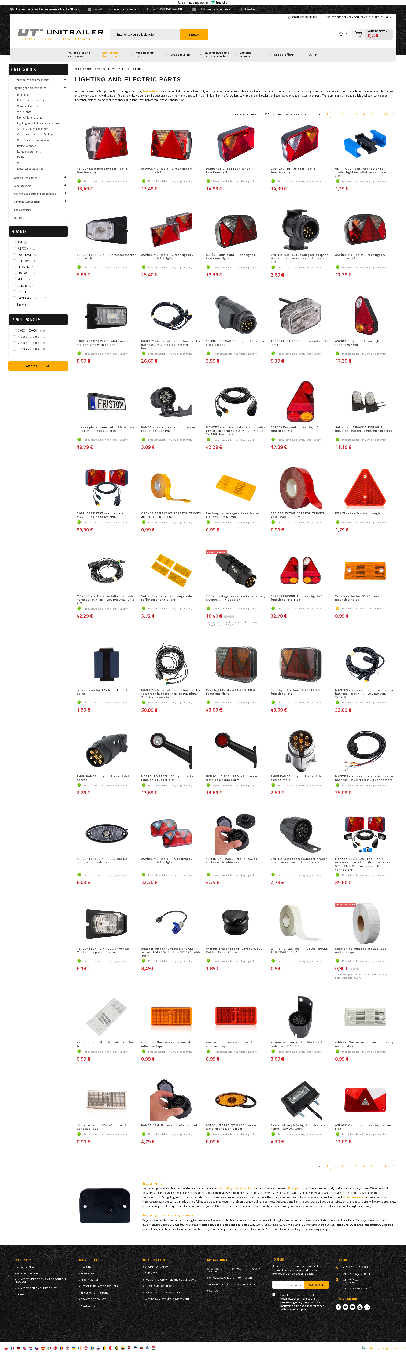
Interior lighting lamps (30, 117)
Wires (20, 163)
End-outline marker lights (32, 100)
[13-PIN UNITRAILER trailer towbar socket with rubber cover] (236, 834)
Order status (25, 1267)
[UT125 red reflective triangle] (365, 488)
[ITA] (49, 1348)
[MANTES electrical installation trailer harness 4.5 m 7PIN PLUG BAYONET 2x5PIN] (365, 665)
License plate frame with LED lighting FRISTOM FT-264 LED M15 (106, 429)
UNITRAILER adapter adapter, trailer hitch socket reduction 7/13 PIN (299, 860)
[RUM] (61, 1348)
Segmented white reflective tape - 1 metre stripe (363, 950)
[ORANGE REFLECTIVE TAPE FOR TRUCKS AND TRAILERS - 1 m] (171, 488)
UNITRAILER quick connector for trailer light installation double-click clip (363, 172)
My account (89, 1260)
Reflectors (23, 157)
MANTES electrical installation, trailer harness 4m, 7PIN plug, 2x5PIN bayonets (171, 344)
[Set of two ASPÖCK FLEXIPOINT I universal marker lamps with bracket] (365, 402)
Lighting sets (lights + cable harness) (39, 123)
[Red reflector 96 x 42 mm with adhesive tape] (236, 1017)
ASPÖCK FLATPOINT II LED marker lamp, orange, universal (231, 1127)
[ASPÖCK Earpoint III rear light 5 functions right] (365, 316)
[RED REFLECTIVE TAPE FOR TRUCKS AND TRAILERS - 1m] (301, 488)
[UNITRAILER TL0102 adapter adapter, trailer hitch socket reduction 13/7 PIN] (301, 230)
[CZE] (37, 1348)
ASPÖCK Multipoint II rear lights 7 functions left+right (167, 860)
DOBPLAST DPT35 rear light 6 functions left (228, 170)
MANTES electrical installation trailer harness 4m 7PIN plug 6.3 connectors (364, 778)
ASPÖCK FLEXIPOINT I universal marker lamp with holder (106, 257)
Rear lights (23, 95)
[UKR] (74, 1348)
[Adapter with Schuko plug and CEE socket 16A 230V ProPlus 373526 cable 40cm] (171, 924)
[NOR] (67, 1348)
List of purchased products (99, 1286)
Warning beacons (27, 106)
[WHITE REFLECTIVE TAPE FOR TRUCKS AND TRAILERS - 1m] (301, 924)
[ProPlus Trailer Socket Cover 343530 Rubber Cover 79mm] (236, 924)
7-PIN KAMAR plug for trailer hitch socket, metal (297, 778)
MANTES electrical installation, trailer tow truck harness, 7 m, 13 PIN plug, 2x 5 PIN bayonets (171, 693)
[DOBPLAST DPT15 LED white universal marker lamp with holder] (107, 316)
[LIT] (123, 1348)
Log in (295, 17)
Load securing (180, 54)
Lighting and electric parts (111, 55)
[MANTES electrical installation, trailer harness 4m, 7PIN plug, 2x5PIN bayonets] (171, 316)
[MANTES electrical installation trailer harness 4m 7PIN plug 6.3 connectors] (365, 751)
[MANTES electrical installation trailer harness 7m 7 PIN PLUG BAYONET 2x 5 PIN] (107, 571)
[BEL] (104, 1348)
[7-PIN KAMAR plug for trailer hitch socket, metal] (301, 751)
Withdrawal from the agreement (167, 1299)
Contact (251, 9)
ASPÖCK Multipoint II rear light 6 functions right (231, 257)
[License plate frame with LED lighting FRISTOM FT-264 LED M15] (107, 402)
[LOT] (129, 1348)
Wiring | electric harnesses (33, 140)
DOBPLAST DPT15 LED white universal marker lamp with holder (105, 343)
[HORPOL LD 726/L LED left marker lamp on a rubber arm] (236, 751)
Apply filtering (38, 366)
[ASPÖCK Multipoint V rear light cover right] (365, 1100)
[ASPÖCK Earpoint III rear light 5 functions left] (301, 402)
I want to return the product (37, 1288)
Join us (278, 1260)
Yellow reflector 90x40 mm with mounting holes (360, 598)
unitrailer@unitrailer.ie (119, 9)
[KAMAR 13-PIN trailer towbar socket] (171, 1100)
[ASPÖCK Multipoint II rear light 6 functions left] (365, 230)
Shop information (157, 1267)
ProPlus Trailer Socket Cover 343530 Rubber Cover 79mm (234, 950)
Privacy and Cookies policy (162, 1292)
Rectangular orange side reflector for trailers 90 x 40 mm (235, 515)
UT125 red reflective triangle (358, 513)
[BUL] (141, 1348)
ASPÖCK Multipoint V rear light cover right (363, 1127)
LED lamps (291, 1188)
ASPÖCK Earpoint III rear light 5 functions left (295, 429)
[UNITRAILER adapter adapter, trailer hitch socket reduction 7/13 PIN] (301, 834)
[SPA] (43, 1348)
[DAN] (55, 1348)
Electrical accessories (30, 169)
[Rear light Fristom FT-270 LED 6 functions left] (301, 665)
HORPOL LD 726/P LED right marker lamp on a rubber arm (168, 778)
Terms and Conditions (159, 1286)
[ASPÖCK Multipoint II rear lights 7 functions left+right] (171, 834)
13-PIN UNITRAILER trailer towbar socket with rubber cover (232, 860)
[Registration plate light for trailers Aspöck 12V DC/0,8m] (301, 1100)
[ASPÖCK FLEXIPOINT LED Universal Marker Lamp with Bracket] (107, 924)
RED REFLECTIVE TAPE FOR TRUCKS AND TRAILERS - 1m (297, 515)
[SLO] (98, 1348)
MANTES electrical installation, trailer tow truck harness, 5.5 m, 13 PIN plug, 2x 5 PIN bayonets (235, 431)
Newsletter (89, 1305)
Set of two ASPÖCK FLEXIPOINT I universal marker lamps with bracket (363, 429)
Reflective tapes (26, 146)
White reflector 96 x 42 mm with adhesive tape (102, 1127)
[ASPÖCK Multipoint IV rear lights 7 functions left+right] (171, 230)
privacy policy (300, 1309)
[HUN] (153, 1348)
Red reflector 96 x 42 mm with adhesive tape (229, 1044)
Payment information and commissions (170, 1279)
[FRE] (12, 1348)
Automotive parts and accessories (217, 55)
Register (311, 17)
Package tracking (28, 1273)
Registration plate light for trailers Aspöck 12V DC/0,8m (298, 1127)
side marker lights (243, 1188)
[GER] (18, 1348)
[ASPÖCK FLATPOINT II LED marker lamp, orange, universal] (236, 1100)
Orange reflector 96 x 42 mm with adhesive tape (167, 1044)
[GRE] (147, 1348)
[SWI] (110, 1348)
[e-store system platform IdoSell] (384, 1348)
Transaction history (94, 1293)
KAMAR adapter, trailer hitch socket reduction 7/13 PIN (298, 1044)
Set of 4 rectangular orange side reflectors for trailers (166, 598)
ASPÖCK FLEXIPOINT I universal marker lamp (300, 343)
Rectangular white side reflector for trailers (105, 1044)
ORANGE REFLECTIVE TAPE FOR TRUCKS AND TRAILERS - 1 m (171, 515)
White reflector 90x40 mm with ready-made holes (365, 1044)
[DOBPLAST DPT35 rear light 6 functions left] (236, 144)
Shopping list (89, 1280)
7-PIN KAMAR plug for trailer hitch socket (103, 778)
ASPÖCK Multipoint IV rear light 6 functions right (102, 170)
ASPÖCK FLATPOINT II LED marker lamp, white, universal (102, 860)
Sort (280, 114)
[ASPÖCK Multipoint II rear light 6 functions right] (236, 230)
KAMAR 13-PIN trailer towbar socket (169, 1125)
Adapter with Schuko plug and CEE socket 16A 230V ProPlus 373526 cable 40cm (171, 952)
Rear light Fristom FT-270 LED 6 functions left (295, 692)
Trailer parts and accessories (78, 55)
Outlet (313, 54)
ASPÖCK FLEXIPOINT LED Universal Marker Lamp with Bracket (103, 950)
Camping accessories (248, 55)
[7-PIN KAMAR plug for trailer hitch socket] (107, 751)
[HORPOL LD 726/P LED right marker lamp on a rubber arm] (171, 751)
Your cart (87, 1273)
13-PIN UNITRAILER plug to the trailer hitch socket (235, 343)
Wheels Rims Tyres (145, 55)
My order (23, 1260)
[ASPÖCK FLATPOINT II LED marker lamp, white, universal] (107, 834)
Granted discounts (93, 1299)
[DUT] (31, 1348)
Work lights (24, 112)
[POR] (117, 1348)
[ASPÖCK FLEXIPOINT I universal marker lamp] (301, 316)
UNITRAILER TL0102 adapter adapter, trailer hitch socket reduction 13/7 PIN (300, 258)
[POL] (6, 1348)
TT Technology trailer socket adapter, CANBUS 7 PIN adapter (235, 598)
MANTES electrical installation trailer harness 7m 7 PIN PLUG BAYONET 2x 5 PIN (106, 599)
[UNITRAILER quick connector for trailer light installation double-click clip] (365, 144)
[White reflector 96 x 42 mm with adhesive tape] (107, 1100)
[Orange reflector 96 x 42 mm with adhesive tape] (171, 1017)
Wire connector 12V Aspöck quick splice (102, 692)
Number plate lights (29, 151)
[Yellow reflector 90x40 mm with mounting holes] (365, 571)
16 (386, 114)
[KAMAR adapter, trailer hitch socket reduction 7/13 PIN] (301, 1017)
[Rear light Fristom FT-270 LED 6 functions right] (236, 665)
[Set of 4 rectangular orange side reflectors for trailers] (171, 571)
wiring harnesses (354, 1197)
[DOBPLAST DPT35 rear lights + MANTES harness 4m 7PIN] (107, 488)
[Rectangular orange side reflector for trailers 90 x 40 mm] (236, 488)
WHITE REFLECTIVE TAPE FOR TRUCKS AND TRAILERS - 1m (299, 950)
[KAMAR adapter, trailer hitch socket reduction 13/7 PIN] (171, 402)
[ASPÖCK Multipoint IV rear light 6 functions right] (107, 144)
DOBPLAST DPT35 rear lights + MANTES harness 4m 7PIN (100, 515)
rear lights (224, 1188)
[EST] (135, 1348)
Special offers (284, 54)
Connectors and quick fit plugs (35, 134)
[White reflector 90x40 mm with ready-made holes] (365, 1017)
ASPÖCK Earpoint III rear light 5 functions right (359, 343)
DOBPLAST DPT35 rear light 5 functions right (293, 170)
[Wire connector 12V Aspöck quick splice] (107, 665)
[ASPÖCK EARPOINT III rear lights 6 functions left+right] (301, 571)
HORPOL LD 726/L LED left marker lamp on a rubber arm (232, 778)
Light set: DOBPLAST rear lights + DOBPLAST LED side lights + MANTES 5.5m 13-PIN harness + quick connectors (363, 864)
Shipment (151, 1273)
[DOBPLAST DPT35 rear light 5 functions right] (301, 144)
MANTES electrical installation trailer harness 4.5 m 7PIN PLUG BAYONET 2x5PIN (364, 693)
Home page (100, 69)
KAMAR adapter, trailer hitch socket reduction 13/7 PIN (169, 429)
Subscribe (316, 1284)
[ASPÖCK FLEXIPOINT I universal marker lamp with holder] (107, 230)
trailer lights (151, 91)
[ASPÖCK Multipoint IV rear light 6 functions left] (171, 144)
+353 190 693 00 (169, 9)
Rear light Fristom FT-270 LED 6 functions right (230, 692)
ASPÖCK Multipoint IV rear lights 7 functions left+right (167, 257)
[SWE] (92, 1348)
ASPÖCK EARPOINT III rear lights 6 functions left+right (297, 598)
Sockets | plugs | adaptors (32, 129)
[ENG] (25, 1348)
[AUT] (86, 1348)
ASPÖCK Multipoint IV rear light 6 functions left (166, 170)
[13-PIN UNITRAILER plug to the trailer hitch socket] (236, 316)
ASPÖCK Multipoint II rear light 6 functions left (360, 257)
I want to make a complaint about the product (41, 1280)
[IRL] (80, 1348)
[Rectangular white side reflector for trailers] (107, 1017)
